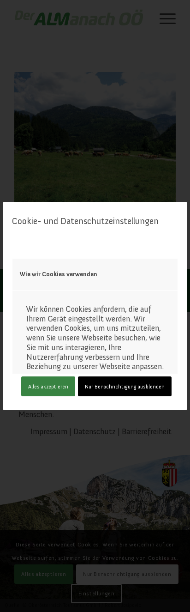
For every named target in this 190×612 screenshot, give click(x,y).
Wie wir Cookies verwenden (58, 274)
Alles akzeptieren (48, 386)
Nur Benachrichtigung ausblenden (125, 386)
